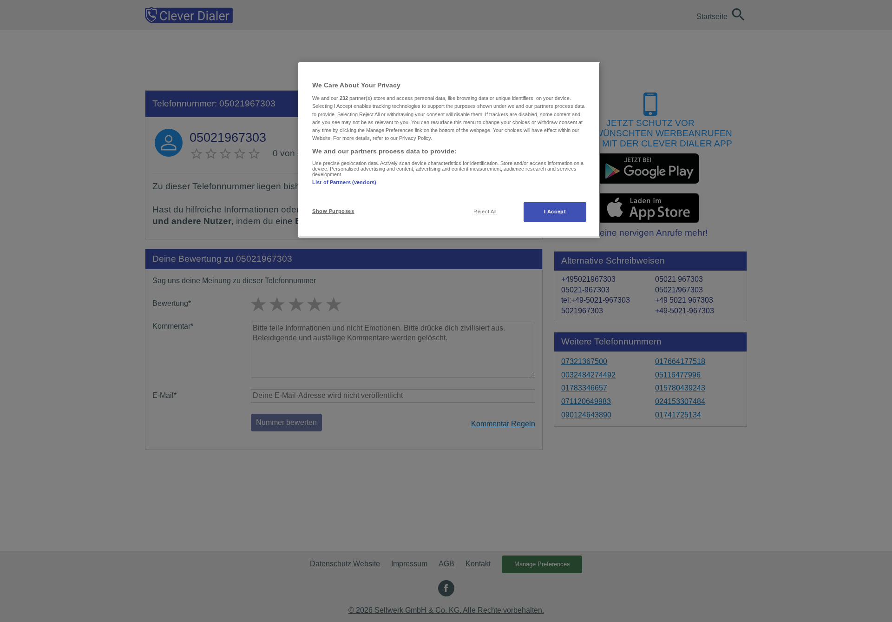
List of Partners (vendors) (344, 182)
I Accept (555, 211)
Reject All (485, 211)
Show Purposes (333, 211)
